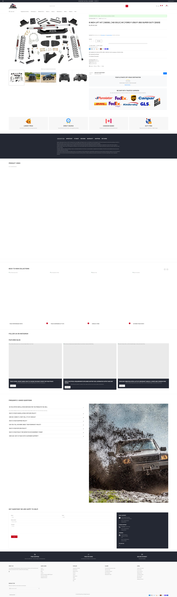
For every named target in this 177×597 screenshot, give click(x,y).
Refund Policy (139, 577)
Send (14, 536)
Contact (42, 572)
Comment (13, 524)
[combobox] (88, 6)
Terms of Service (140, 571)
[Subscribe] (39, 588)
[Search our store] (127, 6)
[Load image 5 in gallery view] (80, 77)
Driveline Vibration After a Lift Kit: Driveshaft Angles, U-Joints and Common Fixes (142, 381)
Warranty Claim (107, 569)
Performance (33, 11)
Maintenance (59, 11)
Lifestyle (70, 11)
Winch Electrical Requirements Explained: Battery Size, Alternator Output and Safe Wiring (89, 382)
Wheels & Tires (41, 11)
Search (42, 568)
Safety (65, 11)
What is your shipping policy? (18, 420)
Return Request (107, 572)
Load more (12, 385)
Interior (52, 11)
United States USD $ (171, 1)
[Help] (167, 6)
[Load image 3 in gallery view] (48, 77)
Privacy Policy (139, 569)
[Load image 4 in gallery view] (64, 77)
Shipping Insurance (44, 577)
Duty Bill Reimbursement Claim (110, 568)
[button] (127, 43)
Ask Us (165, 73)
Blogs (42, 571)
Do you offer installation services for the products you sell (28, 407)
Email (63, 515)
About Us (42, 569)
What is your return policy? (18, 428)
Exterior (47, 11)
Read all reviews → (128, 84)
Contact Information (140, 568)
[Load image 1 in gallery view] (16, 77)
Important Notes (109, 35)
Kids (75, 11)
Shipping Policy (139, 572)
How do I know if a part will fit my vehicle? (22, 417)
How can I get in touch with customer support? (23, 436)
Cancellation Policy (140, 574)
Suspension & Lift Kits (24, 11)
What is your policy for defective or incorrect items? (26, 432)
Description (103, 35)
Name (12, 515)
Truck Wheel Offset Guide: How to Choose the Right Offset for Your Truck (31, 381)
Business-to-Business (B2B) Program (47, 574)
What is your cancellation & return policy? (22, 413)
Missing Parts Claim (108, 574)
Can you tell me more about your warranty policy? (25, 424)
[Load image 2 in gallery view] (32, 77)
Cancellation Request (108, 571)
